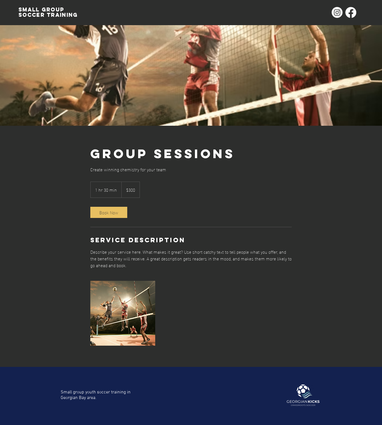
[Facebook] (350, 12)
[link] (108, 212)
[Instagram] (337, 12)
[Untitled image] (122, 313)
